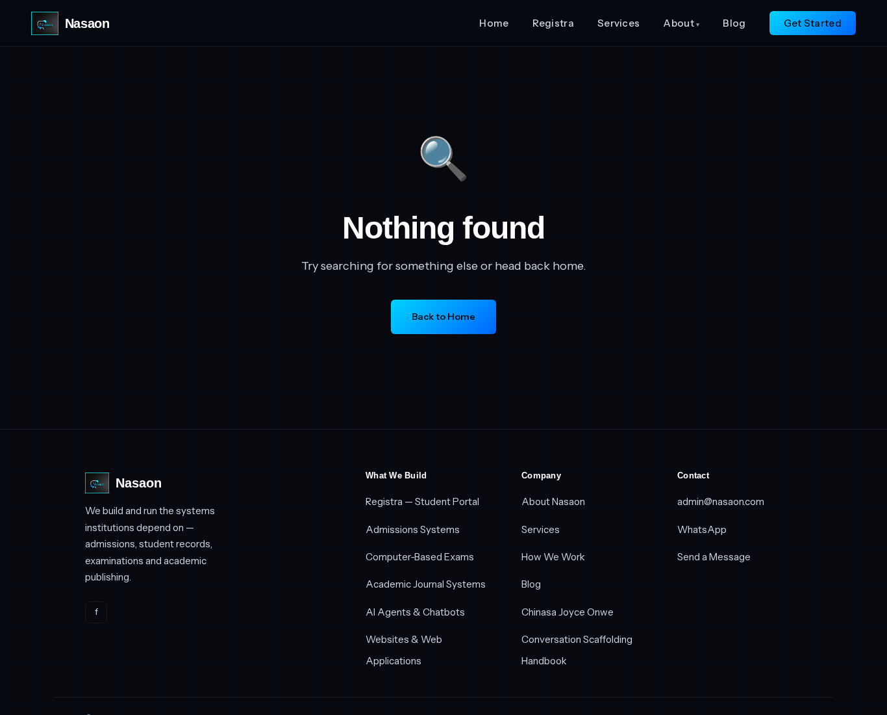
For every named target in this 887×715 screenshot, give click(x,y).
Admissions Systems (413, 529)
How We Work (553, 557)
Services (618, 23)
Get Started (813, 23)
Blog (734, 23)
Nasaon (87, 23)
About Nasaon (553, 501)
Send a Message (714, 557)
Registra (553, 23)
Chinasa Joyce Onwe (567, 612)
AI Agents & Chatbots (415, 612)
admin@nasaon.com (720, 501)
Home (493, 23)
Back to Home (443, 316)
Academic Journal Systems (426, 584)
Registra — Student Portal (422, 501)
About (681, 23)
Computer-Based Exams (420, 557)
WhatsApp (702, 529)
